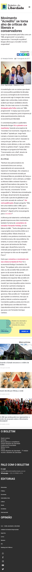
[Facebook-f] (3, 557)
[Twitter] (3, 569)
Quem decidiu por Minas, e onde (11, 391)
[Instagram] (3, 561)
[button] (18, 54)
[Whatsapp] (3, 553)
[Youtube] (3, 565)
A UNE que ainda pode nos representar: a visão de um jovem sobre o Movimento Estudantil (15, 419)
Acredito (8, 214)
